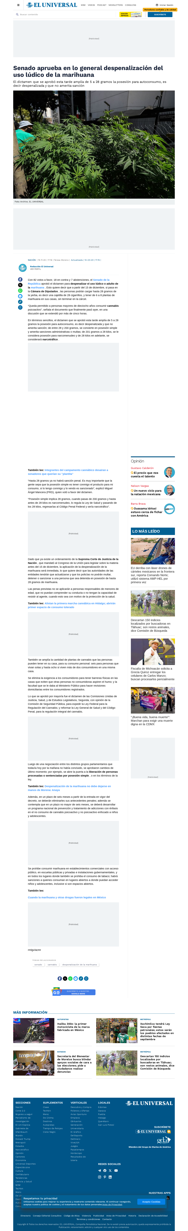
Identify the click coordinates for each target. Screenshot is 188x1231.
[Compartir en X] (20, 285)
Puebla (101, 1114)
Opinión (137, 461)
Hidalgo (102, 1118)
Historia (132, 1215)
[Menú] (18, 5)
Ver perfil (35, 269)
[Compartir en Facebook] (20, 279)
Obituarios (76, 1121)
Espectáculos (23, 1167)
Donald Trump (23, 1139)
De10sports (76, 1135)
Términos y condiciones (88, 1219)
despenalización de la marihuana (79, 965)
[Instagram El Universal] (99, 1177)
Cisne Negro (49, 1132)
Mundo (19, 1135)
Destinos (47, 1121)
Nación (32, 260)
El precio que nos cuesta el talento (144, 474)
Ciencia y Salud (24, 1181)
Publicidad (98, 1215)
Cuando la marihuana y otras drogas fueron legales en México (67, 897)
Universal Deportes (26, 1164)
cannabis (52, 965)
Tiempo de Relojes (53, 1128)
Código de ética (71, 1215)
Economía (21, 1160)
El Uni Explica (23, 1125)
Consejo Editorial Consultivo (47, 1215)
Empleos (75, 1118)
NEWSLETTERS (116, 5)
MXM (83, 5)
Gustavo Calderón (142, 468)
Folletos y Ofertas (80, 1110)
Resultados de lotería (78, 1158)
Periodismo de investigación (23, 1119)
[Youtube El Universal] (116, 1171)
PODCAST (101, 5)
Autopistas (48, 1125)
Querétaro (103, 1121)
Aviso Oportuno (79, 1114)
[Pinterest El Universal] (104, 1177)
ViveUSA (75, 1142)
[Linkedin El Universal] (110, 1177)
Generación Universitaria (77, 1127)
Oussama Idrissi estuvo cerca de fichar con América (146, 512)
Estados (20, 1146)
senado (38, 965)
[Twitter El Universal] (110, 1171)
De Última (48, 1118)
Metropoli (21, 1142)
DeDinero (75, 1139)
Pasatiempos (77, 1149)
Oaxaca (102, 1110)
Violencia (86, 1215)
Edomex (102, 1107)
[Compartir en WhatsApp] (20, 290)
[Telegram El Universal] (99, 1171)
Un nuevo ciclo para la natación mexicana (146, 492)
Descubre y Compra (81, 1107)
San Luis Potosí (106, 1125)
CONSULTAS (130, 5)
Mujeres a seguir (24, 1114)
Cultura (19, 1171)
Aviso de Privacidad (116, 1215)
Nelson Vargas (140, 485)
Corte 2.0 (20, 1110)
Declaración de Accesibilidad (153, 1215)
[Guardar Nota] (20, 307)
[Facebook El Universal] (104, 1171)
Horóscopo (76, 1153)
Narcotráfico (22, 1149)
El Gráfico (76, 1132)
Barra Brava (138, 503)
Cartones (20, 1157)
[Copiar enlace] (20, 302)
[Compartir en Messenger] (20, 296)
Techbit (19, 1188)
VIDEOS (91, 5)
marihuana (37, 287)
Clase (46, 1107)
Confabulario (22, 1174)
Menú (18, 1192)
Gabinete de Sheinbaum (22, 1130)
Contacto (107, 1219)
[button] (160, 14)
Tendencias (21, 1178)
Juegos (74, 1146)
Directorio (26, 1215)
